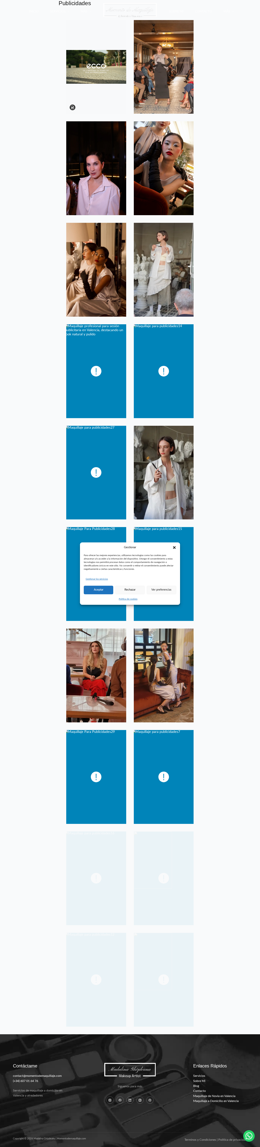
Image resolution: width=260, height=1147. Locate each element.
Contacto (203, 11)
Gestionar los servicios (97, 579)
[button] (174, 547)
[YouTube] (140, 1100)
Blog (196, 1085)
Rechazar (130, 589)
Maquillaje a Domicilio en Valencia (216, 1101)
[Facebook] (120, 1100)
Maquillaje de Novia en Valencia (214, 1096)
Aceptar (98, 589)
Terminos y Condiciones (200, 1139)
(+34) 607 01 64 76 (25, 1081)
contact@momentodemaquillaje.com (37, 1075)
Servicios (58, 11)
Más (84, 11)
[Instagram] (110, 1100)
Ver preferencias (161, 589)
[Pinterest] (150, 1100)
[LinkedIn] (130, 1100)
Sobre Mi (176, 11)
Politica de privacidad (232, 1139)
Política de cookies (128, 599)
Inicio (34, 11)
